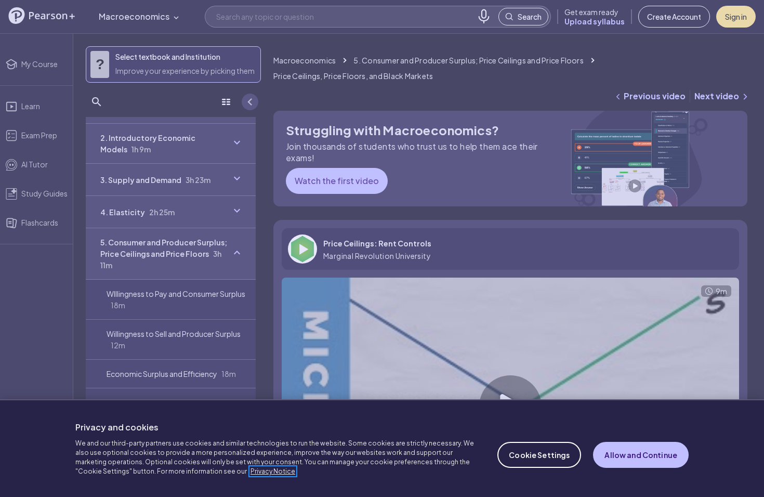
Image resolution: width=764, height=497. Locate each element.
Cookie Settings (539, 455)
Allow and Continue (640, 455)
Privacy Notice (273, 471)
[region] (382, 448)
